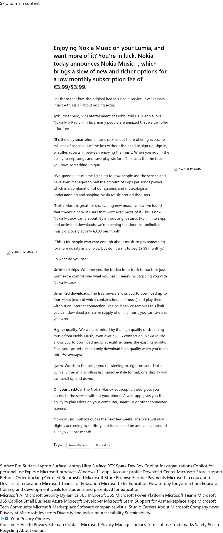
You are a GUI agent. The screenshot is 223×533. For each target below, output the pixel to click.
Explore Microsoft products (50, 471)
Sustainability (137, 512)
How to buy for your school (175, 483)
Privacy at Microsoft (19, 512)
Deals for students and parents (79, 489)
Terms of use (159, 524)
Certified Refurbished (64, 477)
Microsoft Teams (180, 495)
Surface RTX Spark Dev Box (117, 465)
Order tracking (29, 477)
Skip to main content (20, 3)
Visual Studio (129, 507)
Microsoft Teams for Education (71, 483)
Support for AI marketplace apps (165, 501)
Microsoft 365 (101, 495)
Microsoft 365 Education (124, 483)
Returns (7, 477)
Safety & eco (207, 524)
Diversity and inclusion (78, 512)
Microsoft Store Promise (108, 477)
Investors (47, 512)
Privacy (107, 524)
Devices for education (20, 483)
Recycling (9, 530)
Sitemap (56, 524)
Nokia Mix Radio (78, 445)
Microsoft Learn (118, 501)
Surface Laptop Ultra (71, 465)
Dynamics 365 (73, 495)
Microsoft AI (11, 495)
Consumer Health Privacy (23, 524)
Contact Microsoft (82, 524)
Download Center (159, 471)
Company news (204, 507)
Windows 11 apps (94, 471)
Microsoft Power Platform (139, 495)
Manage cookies (130, 524)
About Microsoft (173, 507)
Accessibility (112, 512)
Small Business (37, 501)
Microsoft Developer (83, 501)
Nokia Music (103, 445)
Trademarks (183, 524)
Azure (57, 501)
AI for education (124, 489)
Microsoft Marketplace (54, 507)
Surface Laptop (37, 465)
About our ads (32, 530)
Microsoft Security (41, 495)
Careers (149, 507)
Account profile (127, 471)
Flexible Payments (149, 477)
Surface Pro (11, 465)
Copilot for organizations (168, 465)
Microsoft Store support (200, 471)
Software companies (96, 507)
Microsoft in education (188, 477)
